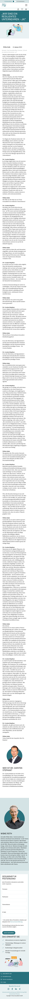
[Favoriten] (22, 9)
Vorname (4, 889)
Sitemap (18, 994)
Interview (20, 50)
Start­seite (4, 50)
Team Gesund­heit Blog (12, 50)
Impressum (14, 992)
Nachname (5, 897)
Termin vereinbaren (8, 979)
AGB (18, 992)
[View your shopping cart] (26, 9)
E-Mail (4, 912)
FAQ (25, 992)
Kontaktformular (7, 976)
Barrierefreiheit (12, 994)
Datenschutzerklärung (16, 922)
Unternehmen (6, 904)
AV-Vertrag (22, 992)
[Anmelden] (18, 9)
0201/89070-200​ (7, 973)
